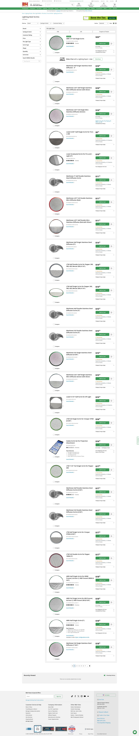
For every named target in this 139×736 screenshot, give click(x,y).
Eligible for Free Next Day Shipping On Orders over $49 (103, 121)
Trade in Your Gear (104, 715)
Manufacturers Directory (54, 717)
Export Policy (90, 733)
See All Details (69, 46)
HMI (58, 31)
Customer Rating (57, 23)
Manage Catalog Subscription (33, 711)
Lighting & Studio (28, 13)
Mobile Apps (90, 729)
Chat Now (98, 59)
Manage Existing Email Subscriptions (35, 700)
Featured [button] (101, 23)
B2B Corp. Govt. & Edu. (76, 711)
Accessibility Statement (102, 733)
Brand (29, 23)
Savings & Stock (44, 23)
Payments (28, 713)
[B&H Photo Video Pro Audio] (25, 4)
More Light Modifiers (37, 13)
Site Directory (29, 717)
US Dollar (107, 695)
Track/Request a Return (31, 709)
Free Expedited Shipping (103, 723)
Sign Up (59, 696)
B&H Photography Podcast (77, 717)
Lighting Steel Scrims (58, 13)
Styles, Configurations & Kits (82, 637)
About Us (102, 1)
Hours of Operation (53, 711)
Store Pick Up (101, 718)
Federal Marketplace (76, 707)
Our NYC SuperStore (53, 709)
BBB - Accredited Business (29, 729)
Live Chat (112, 1)
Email (28, 696)
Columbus (58, 10)
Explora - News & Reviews (77, 715)
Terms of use (70, 733)
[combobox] (104, 23)
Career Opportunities (53, 719)
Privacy (80, 733)
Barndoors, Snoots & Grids (47, 13)
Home (23, 13)
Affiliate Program (52, 715)
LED (81, 31)
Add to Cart (102, 43)
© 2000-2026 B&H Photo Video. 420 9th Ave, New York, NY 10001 (39, 733)
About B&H (51, 707)
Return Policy (29, 707)
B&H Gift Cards (101, 720)
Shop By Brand (29, 719)
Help (107, 1)
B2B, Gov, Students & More (34, 1)
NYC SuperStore (96, 1)
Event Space (74, 713)
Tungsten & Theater (104, 31)
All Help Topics (29, 721)
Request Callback (103, 712)
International (29, 715)
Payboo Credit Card (53, 713)
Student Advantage (75, 709)
